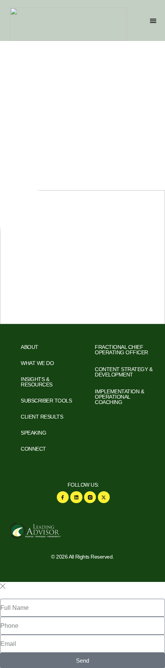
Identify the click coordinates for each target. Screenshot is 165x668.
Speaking (33, 432)
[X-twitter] (104, 497)
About (29, 347)
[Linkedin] (76, 497)
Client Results (42, 416)
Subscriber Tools (46, 400)
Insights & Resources (37, 381)
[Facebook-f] (63, 497)
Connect (33, 448)
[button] (153, 20)
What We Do (37, 363)
